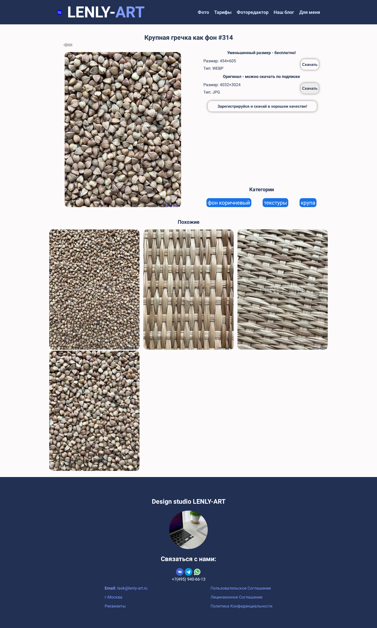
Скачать (310, 64)
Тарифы (223, 12)
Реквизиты (115, 606)
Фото (203, 12)
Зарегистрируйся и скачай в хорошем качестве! (262, 106)
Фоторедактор (253, 12)
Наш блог (284, 12)
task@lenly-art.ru (132, 588)
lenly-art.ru (173, 205)
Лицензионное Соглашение (236, 597)
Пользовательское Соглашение (241, 588)
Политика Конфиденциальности (241, 606)
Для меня (309, 12)
